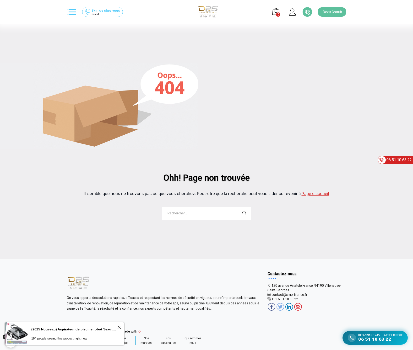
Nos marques (146, 341)
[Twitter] (280, 307)
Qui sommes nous (193, 341)
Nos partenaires (168, 341)
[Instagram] (298, 307)
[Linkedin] (289, 307)
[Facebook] (271, 307)
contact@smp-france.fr (289, 295)
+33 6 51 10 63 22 (285, 299)
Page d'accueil (315, 193)
